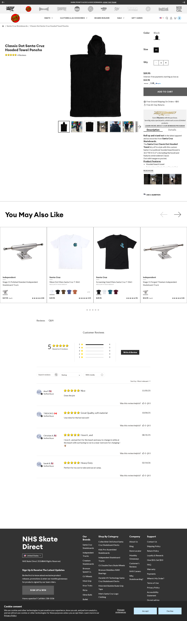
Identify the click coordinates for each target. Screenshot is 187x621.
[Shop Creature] (62, 9)
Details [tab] (172, 129)
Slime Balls (87, 594)
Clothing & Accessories (72, 18)
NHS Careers (135, 571)
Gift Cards (137, 18)
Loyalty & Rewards (155, 555)
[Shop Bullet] (164, 9)
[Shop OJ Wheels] (90, 9)
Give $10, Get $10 (155, 560)
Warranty (151, 569)
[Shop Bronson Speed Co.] (77, 9)
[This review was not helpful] (148, 403)
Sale (119, 18)
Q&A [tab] (51, 320)
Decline (170, 611)
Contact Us (152, 541)
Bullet (85, 599)
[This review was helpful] (143, 403)
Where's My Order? (155, 578)
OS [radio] (156, 50)
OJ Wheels (87, 576)
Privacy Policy (10, 615)
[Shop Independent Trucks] (44, 9)
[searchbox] (45, 375)
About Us (133, 541)
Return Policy (153, 551)
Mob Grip (87, 581)
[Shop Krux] (117, 9)
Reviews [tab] (41, 320)
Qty (145, 62)
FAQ (149, 564)
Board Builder (102, 18)
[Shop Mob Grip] (104, 9)
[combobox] (71, 375)
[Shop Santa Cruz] (28, 9)
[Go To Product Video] (153, 179)
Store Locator (135, 551)
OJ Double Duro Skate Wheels (111, 565)
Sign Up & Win (38, 590)
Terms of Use (153, 583)
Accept (145, 611)
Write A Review (130, 352)
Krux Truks (87, 585)
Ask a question (153, 195)
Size (145, 49)
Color (146, 32)
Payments (151, 574)
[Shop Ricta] (132, 9)
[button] (167, 18)
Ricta (85, 590)
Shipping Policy (153, 546)
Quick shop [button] (23, 269)
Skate (47, 18)
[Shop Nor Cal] (179, 9)
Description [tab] (153, 129)
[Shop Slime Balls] (148, 9)
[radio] (157, 37)
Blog (131, 546)
